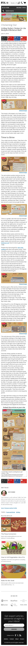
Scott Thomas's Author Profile (9, 508)
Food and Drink (10, 512)
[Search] (3, 10)
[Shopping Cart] (24, 3)
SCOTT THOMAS (11, 492)
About (17, 639)
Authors (6, 639)
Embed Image (23, 110)
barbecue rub (5, 243)
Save (4, 14)
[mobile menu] (7, 3)
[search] (19, 3)
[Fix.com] (3, 3)
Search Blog (10, 11)
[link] (4, 38)
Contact (12, 639)
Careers (22, 639)
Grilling (18, 512)
